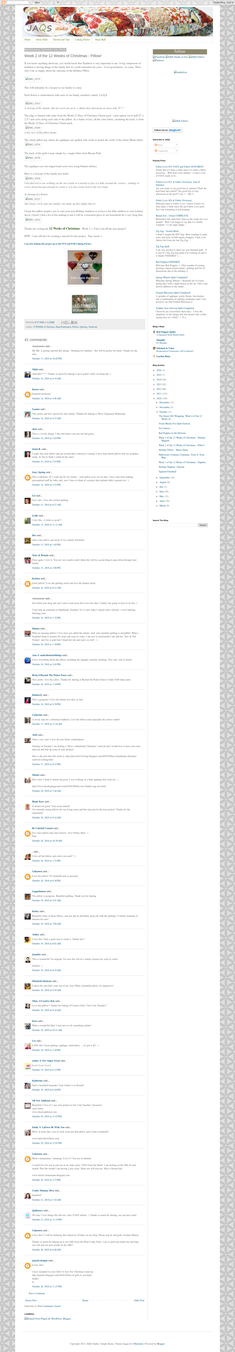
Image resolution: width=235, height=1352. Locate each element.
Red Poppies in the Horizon (172, 433)
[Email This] (63, 322)
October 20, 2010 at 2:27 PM (46, 1179)
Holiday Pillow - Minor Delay (173, 449)
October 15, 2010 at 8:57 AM (46, 504)
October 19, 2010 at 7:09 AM (46, 923)
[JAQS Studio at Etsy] (176, 56)
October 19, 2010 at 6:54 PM (46, 1089)
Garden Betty (163, 356)
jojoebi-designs (40, 1260)
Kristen (36, 578)
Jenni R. (36, 449)
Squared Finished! (168, 471)
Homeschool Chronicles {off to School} (175, 351)
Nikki (35, 369)
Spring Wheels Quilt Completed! (172, 277)
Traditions (92, 326)
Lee (34, 1040)
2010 (159, 398)
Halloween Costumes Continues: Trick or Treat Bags (181, 456)
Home (27, 39)
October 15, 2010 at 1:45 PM (46, 544)
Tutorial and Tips (61, 39)
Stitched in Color (165, 348)
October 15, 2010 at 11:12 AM (47, 524)
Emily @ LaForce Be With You (48, 1127)
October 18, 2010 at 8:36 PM (46, 880)
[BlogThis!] (66, 322)
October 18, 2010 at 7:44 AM (46, 790)
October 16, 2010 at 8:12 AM (46, 587)
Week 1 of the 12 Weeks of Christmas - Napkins (182, 462)
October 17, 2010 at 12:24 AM (47, 724)
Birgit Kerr (38, 801)
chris (34, 429)
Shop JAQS (100, 39)
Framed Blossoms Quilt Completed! (173, 292)
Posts (160, 145)
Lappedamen (39, 891)
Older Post (139, 1300)
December (164, 402)
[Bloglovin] (180, 53)
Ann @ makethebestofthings (47, 655)
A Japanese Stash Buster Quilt (170, 334)
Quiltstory (37, 1210)
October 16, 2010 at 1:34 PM (46, 644)
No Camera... (165, 428)
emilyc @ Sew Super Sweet (46, 1060)
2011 (159, 393)
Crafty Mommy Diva (43, 1190)
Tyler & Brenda (40, 555)
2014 (159, 379)
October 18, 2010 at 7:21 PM (46, 860)
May (161, 496)
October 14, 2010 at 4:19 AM (46, 378)
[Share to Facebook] (72, 322)
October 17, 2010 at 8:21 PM (46, 764)
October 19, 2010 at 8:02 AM (46, 943)
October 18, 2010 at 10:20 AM (47, 840)
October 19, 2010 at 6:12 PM (46, 1069)
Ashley (35, 934)
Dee (34, 535)
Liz (33, 495)
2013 (159, 384)
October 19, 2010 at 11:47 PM (47, 1116)
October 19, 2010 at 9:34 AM (46, 1010)
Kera (34, 1021)
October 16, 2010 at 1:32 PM (46, 617)
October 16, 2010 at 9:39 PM (46, 704)
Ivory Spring (38, 472)
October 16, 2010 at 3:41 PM (46, 664)
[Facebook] (159, 56)
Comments (162, 150)
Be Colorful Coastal (42, 828)
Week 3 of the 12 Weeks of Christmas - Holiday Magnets (182, 439)
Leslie (35, 515)
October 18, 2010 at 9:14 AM (46, 817)
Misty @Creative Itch (43, 1001)
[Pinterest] (158, 60)
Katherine (37, 1080)
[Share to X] (69, 322)
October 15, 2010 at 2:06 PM (46, 567)
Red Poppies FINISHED (168, 261)
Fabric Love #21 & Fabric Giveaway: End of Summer (178, 183)
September (164, 477)
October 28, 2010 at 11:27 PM (47, 1286)
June (161, 491)
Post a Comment (37, 1293)
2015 (159, 374)
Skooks (35, 775)
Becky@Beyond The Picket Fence (49, 675)
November (164, 407)
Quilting (83, 326)
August (163, 482)
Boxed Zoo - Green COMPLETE (172, 215)
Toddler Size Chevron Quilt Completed (175, 308)
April (162, 500)
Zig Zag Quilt (162, 246)
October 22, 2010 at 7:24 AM (46, 1199)
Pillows (75, 326)
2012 (159, 389)
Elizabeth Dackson (41, 981)
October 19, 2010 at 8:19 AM (46, 970)
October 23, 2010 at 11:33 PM (47, 1219)
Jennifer (36, 954)
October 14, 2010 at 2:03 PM (46, 438)
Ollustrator (138, 1343)
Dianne (36, 628)
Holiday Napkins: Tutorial (171, 466)
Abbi (34, 735)
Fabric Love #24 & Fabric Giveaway (174, 200)
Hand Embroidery (63, 326)
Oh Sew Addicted (41, 1100)
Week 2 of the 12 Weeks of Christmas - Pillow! (182, 445)
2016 (159, 370)
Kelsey (35, 911)
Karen (35, 389)
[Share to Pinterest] (76, 322)
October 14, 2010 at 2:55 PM (46, 461)
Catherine (37, 715)
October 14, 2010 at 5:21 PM (46, 484)
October (163, 411)
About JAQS (42, 39)
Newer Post (30, 1300)
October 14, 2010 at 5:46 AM (46, 398)
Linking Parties (82, 39)
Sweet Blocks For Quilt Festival (174, 423)
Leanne (36, 409)
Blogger (160, 1343)
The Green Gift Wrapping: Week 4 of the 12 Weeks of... (180, 417)
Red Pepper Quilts (166, 332)
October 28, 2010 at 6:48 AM (46, 1249)
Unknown (37, 871)
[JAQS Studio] (180, 72)
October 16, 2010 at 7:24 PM (46, 684)
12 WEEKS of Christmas (44, 326)
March (162, 505)
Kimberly (37, 695)
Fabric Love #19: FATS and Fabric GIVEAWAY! (180, 166)
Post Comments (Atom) (49, 1306)
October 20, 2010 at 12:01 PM (47, 1143)
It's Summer (161, 342)
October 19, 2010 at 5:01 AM (46, 900)
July (161, 486)
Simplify (160, 340)
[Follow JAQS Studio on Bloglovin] (168, 131)
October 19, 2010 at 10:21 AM (47, 1030)
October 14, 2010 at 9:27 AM (46, 418)
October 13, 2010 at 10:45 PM (47, 358)
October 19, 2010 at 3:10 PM (46, 1050)
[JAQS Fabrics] (197, 56)
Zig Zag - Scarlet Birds (167, 231)
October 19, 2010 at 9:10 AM (46, 990)
